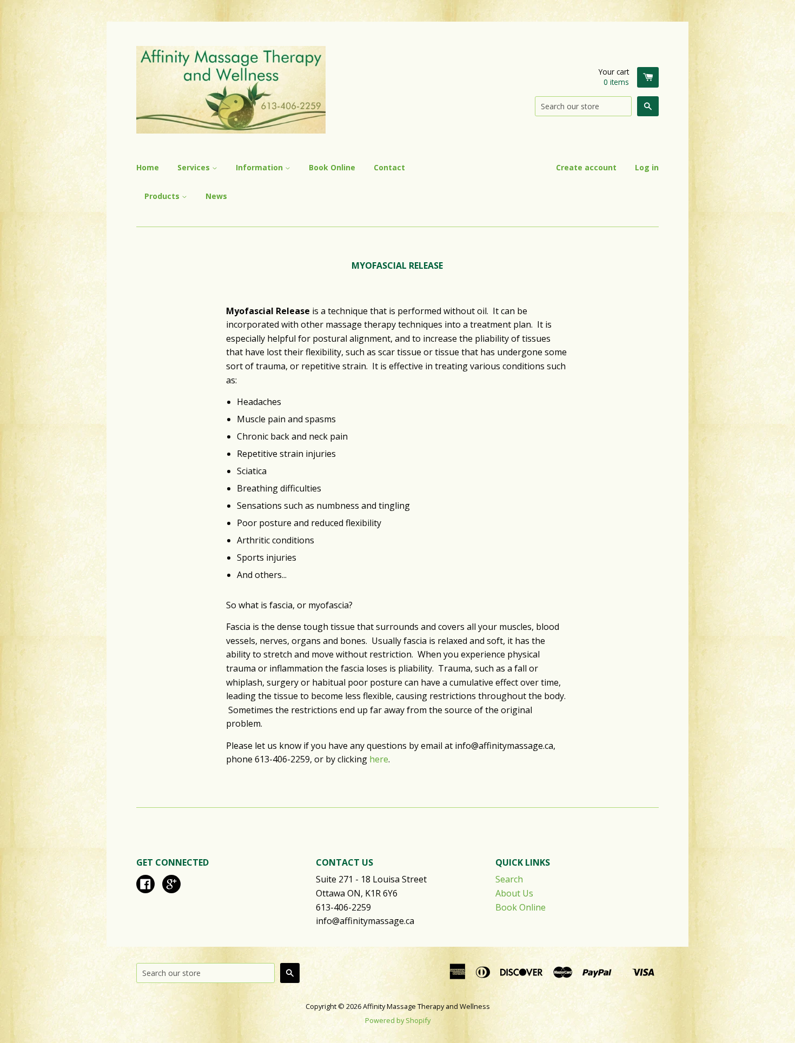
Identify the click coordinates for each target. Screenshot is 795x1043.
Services (194, 167)
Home (147, 167)
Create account (586, 167)
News (216, 196)
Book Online (332, 167)
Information (260, 167)
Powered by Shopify (397, 1020)
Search (509, 879)
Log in (647, 167)
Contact (389, 167)
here (378, 759)
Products (163, 196)
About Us (514, 893)
